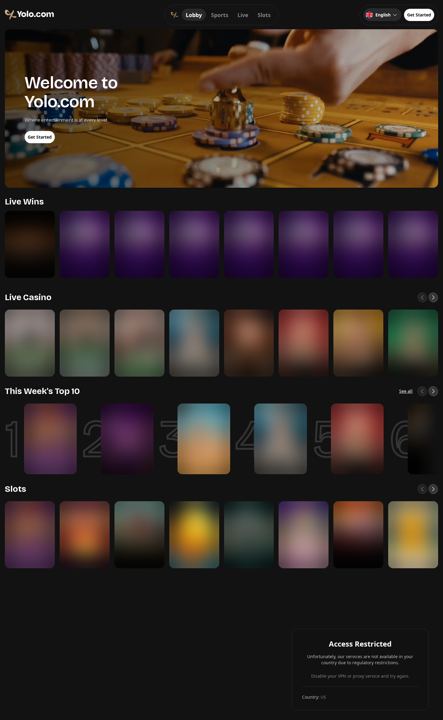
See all (406, 391)
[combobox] (382, 15)
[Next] (433, 297)
